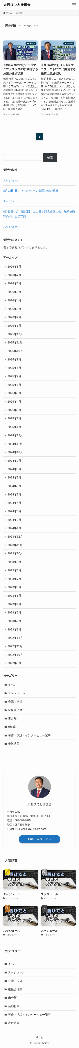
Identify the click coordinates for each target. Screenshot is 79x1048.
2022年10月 (15, 654)
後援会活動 (15, 710)
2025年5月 (14, 393)
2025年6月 (14, 384)
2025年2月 (14, 418)
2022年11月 (14, 646)
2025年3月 (14, 410)
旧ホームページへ (39, 839)
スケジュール (11, 180)
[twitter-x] (42, 1038)
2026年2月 (14, 317)
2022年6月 (14, 663)
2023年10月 (15, 553)
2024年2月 (14, 519)
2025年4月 (14, 401)
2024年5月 (14, 494)
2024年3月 (14, 511)
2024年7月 (14, 477)
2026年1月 (14, 325)
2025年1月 (14, 426)
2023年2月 (14, 621)
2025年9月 (14, 359)
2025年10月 (15, 351)
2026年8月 (14, 266)
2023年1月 (14, 629)
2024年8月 (14, 469)
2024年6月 (14, 486)
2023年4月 (14, 604)
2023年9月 (14, 561)
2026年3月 (14, 308)
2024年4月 (14, 502)
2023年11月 (14, 545)
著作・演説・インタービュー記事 (29, 735)
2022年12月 (15, 637)
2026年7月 (14, 275)
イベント (13, 684)
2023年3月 (14, 612)
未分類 (12, 718)
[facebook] (37, 1038)
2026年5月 (14, 291)
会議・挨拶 (15, 701)
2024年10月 (15, 452)
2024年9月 (14, 460)
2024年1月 (14, 528)
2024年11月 (14, 443)
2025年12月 (15, 334)
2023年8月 (14, 570)
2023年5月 (14, 595)
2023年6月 (14, 587)
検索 (50, 157)
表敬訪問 (13, 743)
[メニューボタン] (74, 5)
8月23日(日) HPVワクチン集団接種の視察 (30, 190)
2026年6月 (14, 283)
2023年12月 (15, 536)
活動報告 (13, 726)
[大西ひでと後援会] (22, 5)
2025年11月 (14, 342)
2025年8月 (14, 367)
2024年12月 (15, 435)
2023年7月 (14, 578)
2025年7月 (14, 376)
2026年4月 (14, 300)
